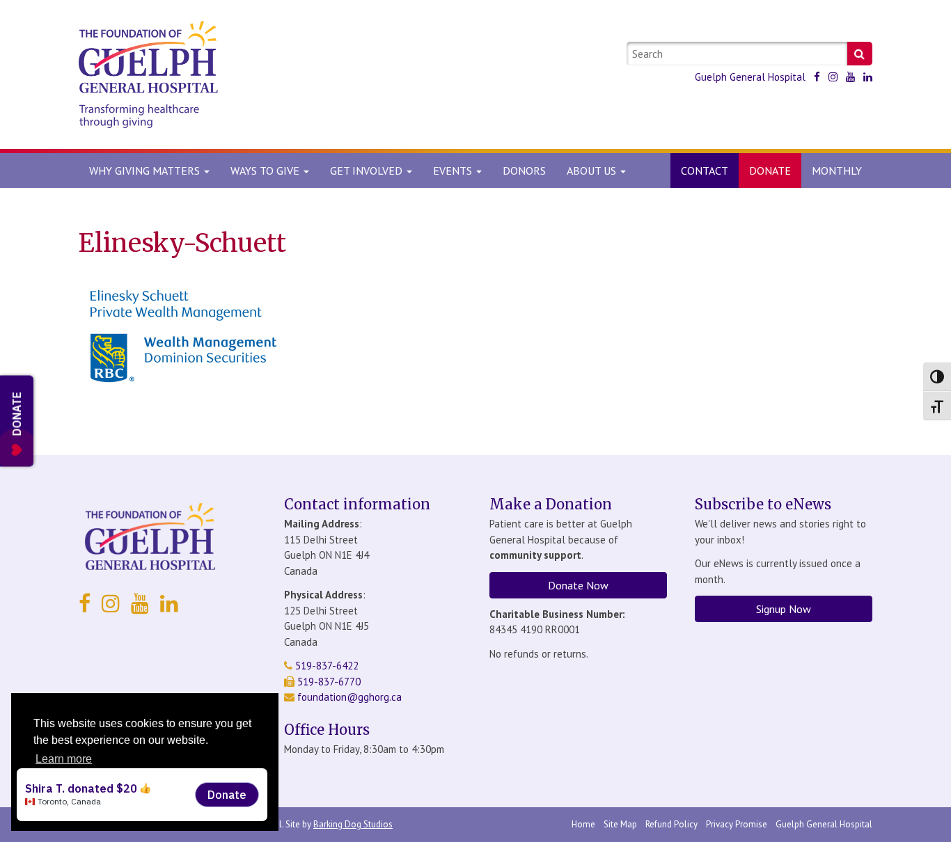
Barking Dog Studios (353, 824)
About (591, 170)
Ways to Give (266, 170)
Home (583, 824)
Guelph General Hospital (750, 77)
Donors (524, 170)
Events (454, 170)
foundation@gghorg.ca (349, 697)
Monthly (837, 170)
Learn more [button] (64, 759)
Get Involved (367, 170)
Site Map (620, 824)
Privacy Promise (736, 824)
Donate (770, 170)
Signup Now (783, 609)
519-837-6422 (325, 665)
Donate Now (578, 585)
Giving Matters (146, 170)
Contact (704, 170)
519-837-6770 (327, 681)
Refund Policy (671, 824)
